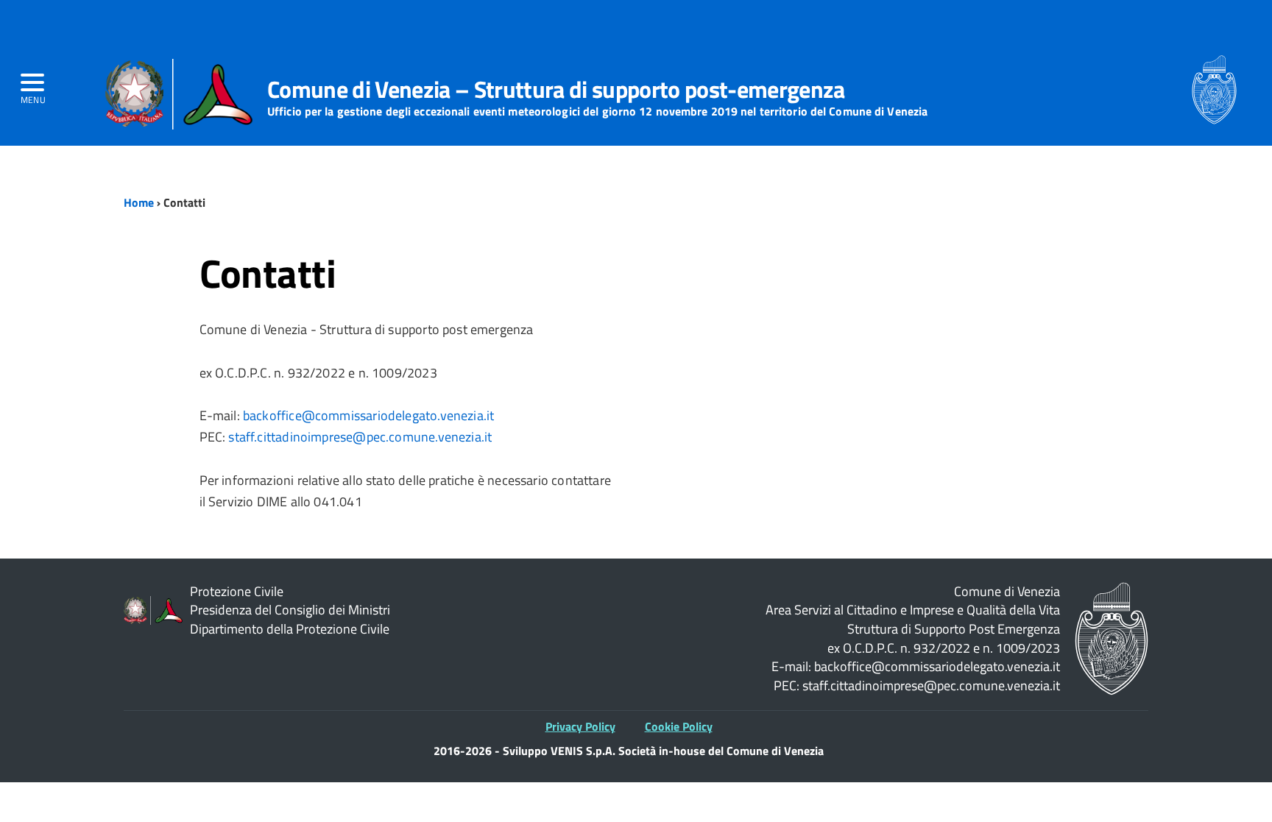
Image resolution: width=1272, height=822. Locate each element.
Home (139, 202)
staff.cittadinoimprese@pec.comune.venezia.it (360, 437)
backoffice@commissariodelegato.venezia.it (368, 415)
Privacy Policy (580, 726)
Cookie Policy (679, 726)
